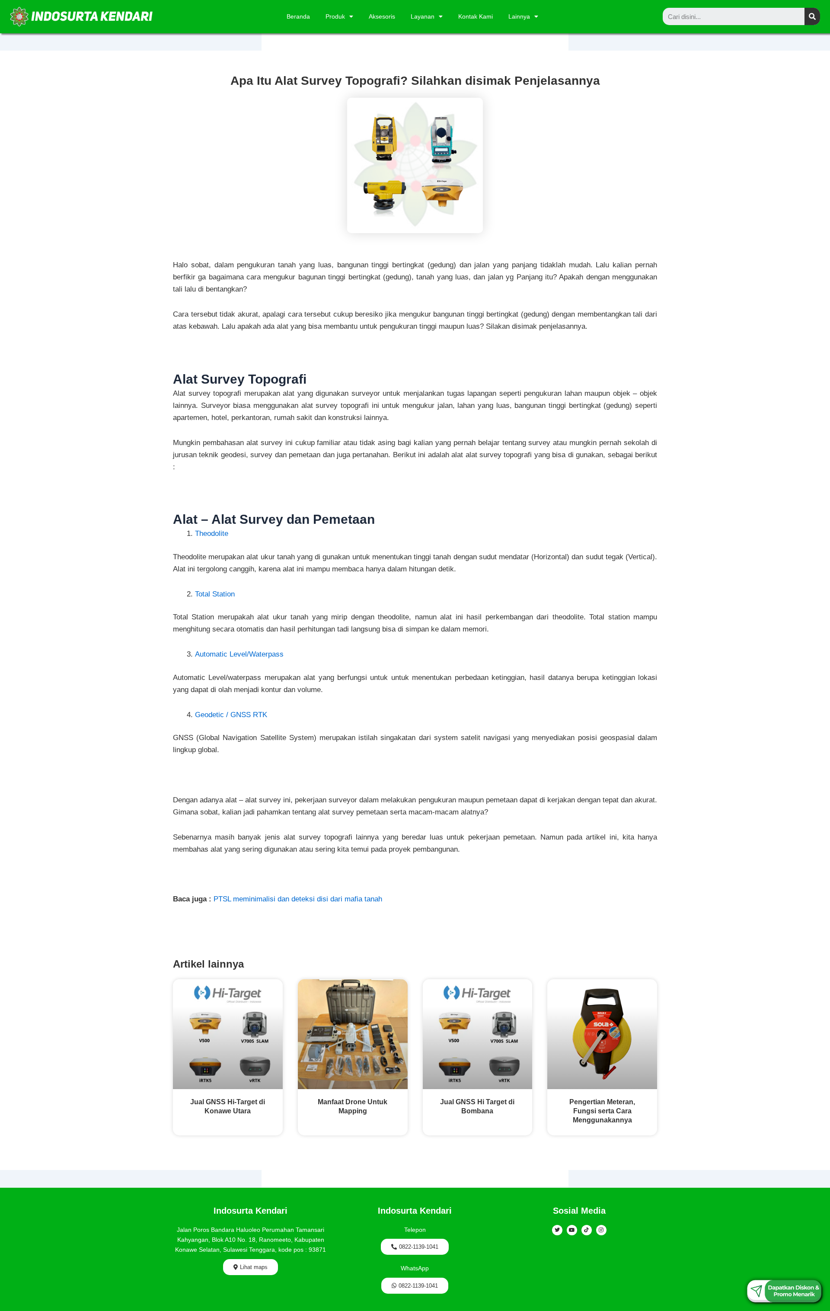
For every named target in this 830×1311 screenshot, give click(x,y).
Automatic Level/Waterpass (239, 654)
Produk (335, 16)
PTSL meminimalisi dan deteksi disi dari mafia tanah (298, 899)
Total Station (215, 594)
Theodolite (211, 533)
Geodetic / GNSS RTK (231, 715)
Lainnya (519, 16)
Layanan (422, 16)
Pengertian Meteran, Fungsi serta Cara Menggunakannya (602, 1111)
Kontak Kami (475, 16)
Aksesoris (382, 16)
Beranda (298, 16)
